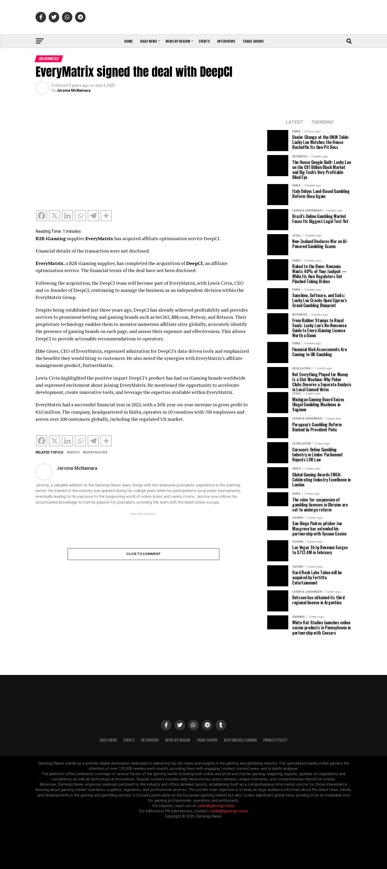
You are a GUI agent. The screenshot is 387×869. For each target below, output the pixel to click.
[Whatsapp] (80, 215)
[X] (54, 215)
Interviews (226, 41)
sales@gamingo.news (216, 806)
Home (128, 41)
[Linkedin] (67, 215)
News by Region (178, 41)
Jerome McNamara (74, 90)
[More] (106, 215)
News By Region (177, 740)
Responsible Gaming (240, 740)
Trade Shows (253, 41)
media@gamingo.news (228, 811)
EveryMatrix (96, 452)
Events (204, 41)
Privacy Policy (275, 740)
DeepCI (74, 452)
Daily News (148, 41)
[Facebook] (41, 215)
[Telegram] (93, 215)
